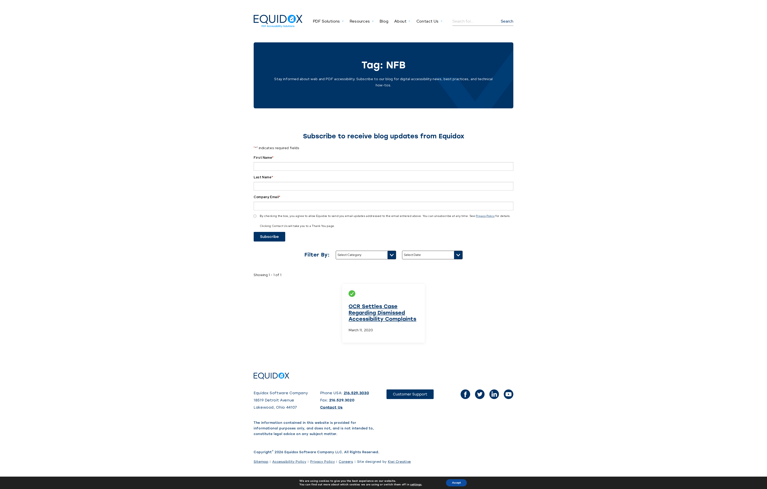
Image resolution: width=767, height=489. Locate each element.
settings (415, 484)
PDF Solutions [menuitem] (326, 21)
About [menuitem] (400, 21)
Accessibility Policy (289, 462)
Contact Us (331, 407)
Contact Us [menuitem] (427, 21)
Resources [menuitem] (360, 21)
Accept (456, 483)
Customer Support (413, 395)
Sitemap (261, 462)
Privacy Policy (485, 216)
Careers (346, 462)
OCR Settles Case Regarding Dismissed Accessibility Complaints (382, 312)
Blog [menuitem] (384, 21)
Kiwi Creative (399, 462)
